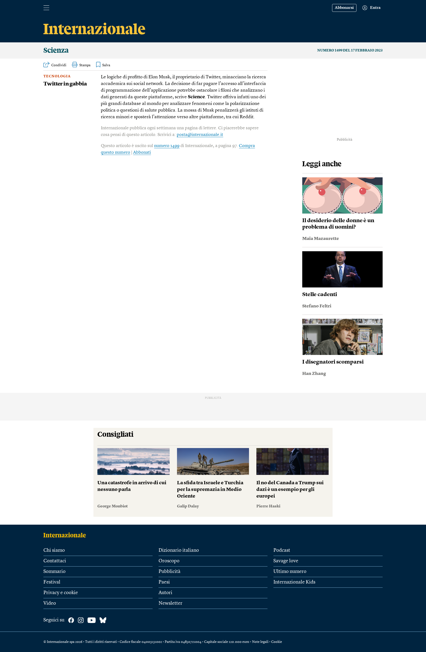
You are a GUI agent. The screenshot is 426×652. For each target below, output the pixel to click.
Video (49, 603)
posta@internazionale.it (200, 135)
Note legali (260, 642)
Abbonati (142, 152)
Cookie (276, 642)
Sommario (54, 571)
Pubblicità (169, 571)
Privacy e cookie (60, 592)
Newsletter (170, 603)
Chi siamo (54, 550)
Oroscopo (169, 561)
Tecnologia (57, 76)
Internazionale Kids (294, 582)
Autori (165, 592)
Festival (51, 582)
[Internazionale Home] (66, 535)
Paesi (164, 582)
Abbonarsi (344, 8)
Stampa (84, 65)
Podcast (281, 550)
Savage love (285, 561)
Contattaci (54, 561)
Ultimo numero (289, 571)
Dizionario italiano (179, 550)
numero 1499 (166, 146)
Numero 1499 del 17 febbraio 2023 (350, 50)
